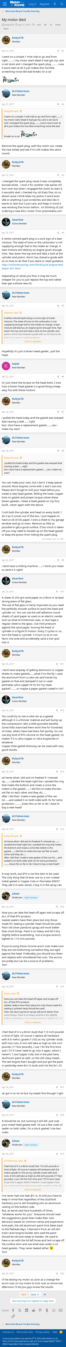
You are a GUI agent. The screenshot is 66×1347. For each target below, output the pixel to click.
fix (51, 24)
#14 (62, 829)
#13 (62, 771)
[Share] (58, 51)
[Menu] (5, 4)
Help (54, 1332)
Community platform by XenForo (30, 1338)
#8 (63, 450)
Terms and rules (24, 1332)
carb (38, 24)
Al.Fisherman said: (13, 1160)
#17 (62, 1087)
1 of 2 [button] (23, 1294)
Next (34, 1294)
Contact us (8, 1332)
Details (35, 1344)
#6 (63, 376)
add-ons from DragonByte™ (42, 1341)
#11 (62, 663)
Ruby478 (9, 24)
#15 (62, 906)
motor (58, 24)
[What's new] (54, 4)
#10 (62, 591)
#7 (63, 411)
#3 (63, 175)
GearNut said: (11, 312)
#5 (63, 305)
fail (45, 24)
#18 (62, 1114)
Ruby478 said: (11, 111)
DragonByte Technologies (19, 1344)
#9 (63, 560)
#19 (62, 1153)
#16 (62, 986)
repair (6, 28)
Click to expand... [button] (33, 341)
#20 (62, 1273)
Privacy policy (42, 1332)
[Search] (61, 4)
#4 (63, 232)
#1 (63, 50)
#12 (62, 710)
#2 (63, 104)
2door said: (10, 993)
